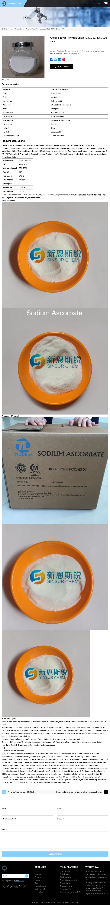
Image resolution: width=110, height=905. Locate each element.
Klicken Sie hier (19, 881)
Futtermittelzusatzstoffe (68, 880)
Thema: (60, 819)
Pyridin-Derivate (65, 889)
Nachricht (38, 880)
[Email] (26, 876)
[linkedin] (7, 886)
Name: (4, 808)
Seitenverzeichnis (41, 889)
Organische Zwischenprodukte (70, 892)
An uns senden (63, 67)
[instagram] (20, 886)
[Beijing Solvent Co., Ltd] (12, 868)
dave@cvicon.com (73, 902)
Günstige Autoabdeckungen (94, 871)
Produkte (11, 29)
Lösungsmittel (65, 871)
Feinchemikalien (65, 883)
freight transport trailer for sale (95, 874)
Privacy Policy (39, 892)
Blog (36, 883)
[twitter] (11, 886)
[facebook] (3, 886)
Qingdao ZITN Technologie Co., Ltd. (96, 894)
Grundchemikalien (66, 886)
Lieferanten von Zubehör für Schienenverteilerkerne (94, 889)
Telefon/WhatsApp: (9, 819)
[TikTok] (24, 886)
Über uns (38, 874)
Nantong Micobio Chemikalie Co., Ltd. (96, 878)
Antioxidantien (20, 29)
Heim (5, 29)
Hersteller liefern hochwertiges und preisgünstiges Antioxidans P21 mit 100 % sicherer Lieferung (76, 792)
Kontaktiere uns (40, 886)
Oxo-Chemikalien (66, 877)
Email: (59, 808)
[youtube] (16, 886)
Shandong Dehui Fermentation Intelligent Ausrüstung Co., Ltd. (95, 884)
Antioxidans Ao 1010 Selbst (25, 792)
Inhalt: (4, 829)
